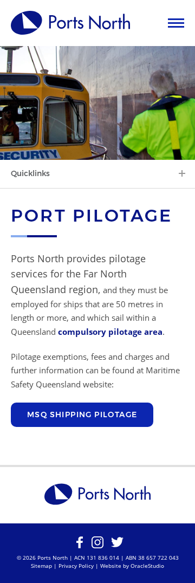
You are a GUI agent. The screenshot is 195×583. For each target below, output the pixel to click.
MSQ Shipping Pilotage (82, 414)
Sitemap (41, 565)
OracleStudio (147, 565)
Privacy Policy (76, 565)
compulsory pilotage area (110, 331)
